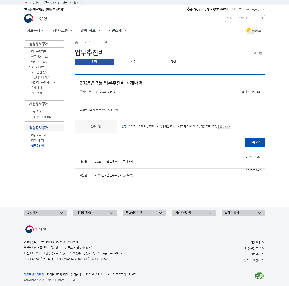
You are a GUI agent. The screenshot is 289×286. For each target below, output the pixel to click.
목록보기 (255, 142)
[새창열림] (255, 30)
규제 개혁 (36, 87)
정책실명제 (37, 140)
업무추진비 (37, 145)
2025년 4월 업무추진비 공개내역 (178, 159)
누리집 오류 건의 (93, 274)
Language (255, 9)
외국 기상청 (232, 213)
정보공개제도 (38, 51)
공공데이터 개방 (40, 77)
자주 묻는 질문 (253, 248)
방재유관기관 (84, 213)
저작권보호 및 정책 (57, 274)
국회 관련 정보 (39, 72)
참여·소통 (60, 30)
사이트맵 (236, 9)
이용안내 (255, 242)
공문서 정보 (37, 67)
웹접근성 (76, 274)
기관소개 (115, 30)
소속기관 (32, 213)
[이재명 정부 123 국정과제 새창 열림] (208, 9)
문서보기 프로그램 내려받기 (121, 274)
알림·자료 (88, 30)
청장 (94, 62)
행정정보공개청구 (41, 82)
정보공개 (33, 30)
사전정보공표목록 (41, 116)
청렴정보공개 (101, 42)
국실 (173, 62)
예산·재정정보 (39, 61)
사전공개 (36, 111)
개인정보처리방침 (34, 274)
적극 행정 (36, 92)
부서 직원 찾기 (252, 260)
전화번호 (255, 254)
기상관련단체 (183, 213)
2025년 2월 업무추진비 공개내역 (178, 173)
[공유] (254, 53)
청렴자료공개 (38, 135)
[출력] (261, 53)
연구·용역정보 (39, 56)
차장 (133, 62)
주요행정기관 (134, 213)
